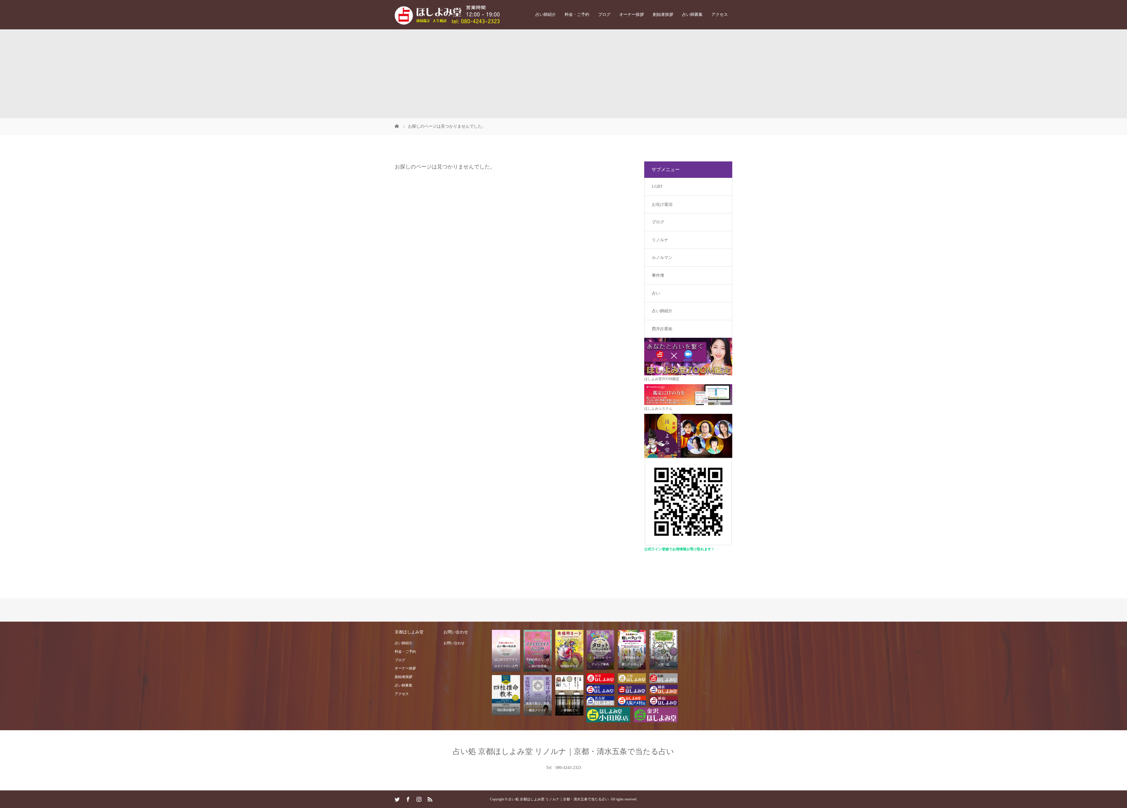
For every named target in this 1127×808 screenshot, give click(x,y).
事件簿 (658, 275)
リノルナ (660, 240)
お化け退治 (662, 204)
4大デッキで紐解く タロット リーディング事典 (600, 657)
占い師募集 (692, 14)
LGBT (657, 186)
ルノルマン (662, 257)
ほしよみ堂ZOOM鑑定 (661, 379)
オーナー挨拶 (631, 14)
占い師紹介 (545, 14)
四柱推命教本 (506, 710)
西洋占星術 (662, 329)
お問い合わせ (454, 643)
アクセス (719, 14)
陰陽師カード (569, 666)
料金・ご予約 (577, 14)
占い (656, 293)
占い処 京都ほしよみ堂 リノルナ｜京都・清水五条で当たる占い (563, 751)
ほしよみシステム (658, 408)
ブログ (604, 14)
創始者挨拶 (663, 14)
